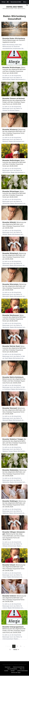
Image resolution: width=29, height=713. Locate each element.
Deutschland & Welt (16, 2)
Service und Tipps (15, 672)
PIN (25, 664)
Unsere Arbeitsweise (22, 670)
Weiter (15, 649)
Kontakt (13, 670)
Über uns (22, 668)
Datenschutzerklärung (18, 667)
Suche (26, 5)
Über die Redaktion (12, 668)
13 (10, 649)
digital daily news (14, 7)
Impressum (7, 667)
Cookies (6, 670)
